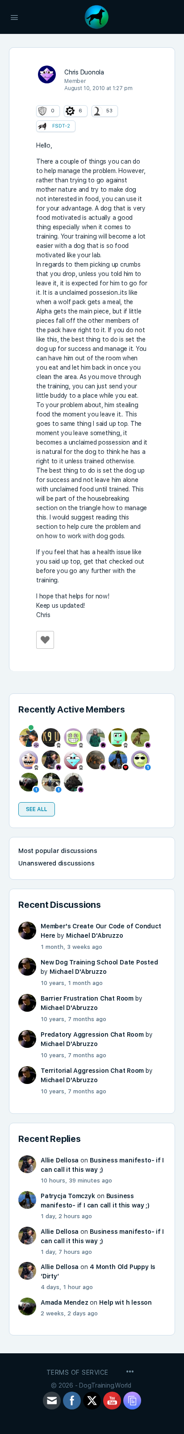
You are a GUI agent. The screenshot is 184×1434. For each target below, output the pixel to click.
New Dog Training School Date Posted (99, 962)
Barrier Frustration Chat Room (87, 998)
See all (36, 809)
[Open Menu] (14, 16)
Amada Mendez (64, 1302)
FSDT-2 (61, 126)
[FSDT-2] (42, 126)
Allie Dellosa (60, 1160)
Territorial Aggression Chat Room (92, 1070)
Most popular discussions (57, 850)
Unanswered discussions (56, 863)
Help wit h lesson (125, 1302)
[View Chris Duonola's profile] (47, 74)
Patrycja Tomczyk (68, 1195)
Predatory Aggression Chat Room (92, 1034)
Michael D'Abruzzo (94, 935)
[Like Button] (45, 640)
